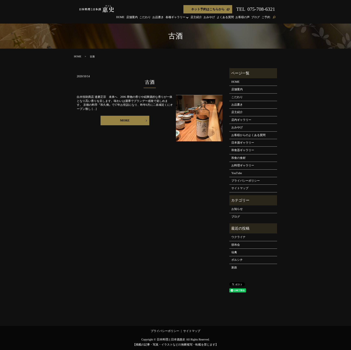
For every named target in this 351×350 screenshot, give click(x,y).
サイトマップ (239, 188)
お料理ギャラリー (242, 165)
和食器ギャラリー (242, 150)
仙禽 (234, 252)
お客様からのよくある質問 (248, 135)
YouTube (236, 173)
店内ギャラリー (241, 119)
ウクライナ (238, 237)
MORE (125, 120)
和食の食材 (238, 157)
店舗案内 (132, 17)
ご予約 (266, 17)
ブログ (255, 17)
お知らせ (237, 208)
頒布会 (235, 244)
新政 (234, 267)
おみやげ (209, 17)
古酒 (150, 82)
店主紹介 (196, 17)
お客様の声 (242, 17)
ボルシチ (237, 259)
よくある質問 (225, 17)
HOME (120, 17)
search (274, 17)
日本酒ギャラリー (242, 142)
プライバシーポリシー (245, 180)
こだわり (145, 17)
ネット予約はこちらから (208, 9)
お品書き (158, 17)
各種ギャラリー (175, 17)
